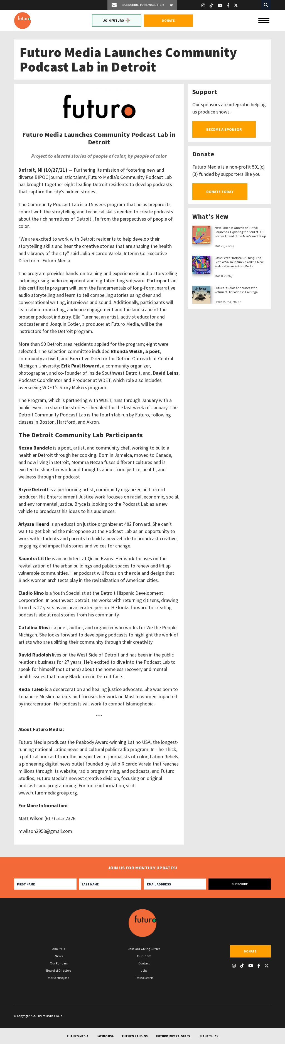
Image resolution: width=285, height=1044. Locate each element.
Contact (144, 963)
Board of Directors (58, 970)
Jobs (144, 970)
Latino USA (105, 1036)
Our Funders (59, 963)
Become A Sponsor (224, 129)
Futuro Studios (135, 1036)
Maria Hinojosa (58, 978)
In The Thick (208, 1036)
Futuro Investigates (173, 1036)
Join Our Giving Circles (144, 949)
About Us (58, 949)
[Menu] (264, 20)
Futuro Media (77, 1036)
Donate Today (220, 191)
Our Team (144, 956)
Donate (168, 20)
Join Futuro (113, 20)
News (59, 956)
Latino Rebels (144, 978)
